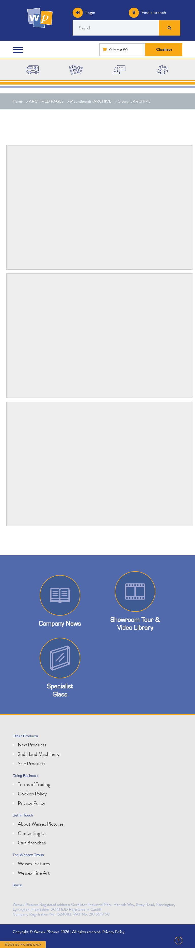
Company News (60, 623)
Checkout (164, 49)
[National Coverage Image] (162, 69)
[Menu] (19, 49)
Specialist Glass (60, 689)
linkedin (29, 896)
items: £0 (120, 50)
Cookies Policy (32, 793)
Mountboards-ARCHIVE (90, 101)
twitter (18, 896)
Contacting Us (32, 833)
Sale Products (31, 763)
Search (169, 28)
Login (90, 12)
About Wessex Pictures (40, 824)
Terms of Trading (34, 784)
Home (18, 101)
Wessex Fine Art (34, 873)
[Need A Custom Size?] (76, 69)
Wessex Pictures (34, 863)
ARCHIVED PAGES (46, 101)
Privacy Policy (31, 803)
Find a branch (153, 12)
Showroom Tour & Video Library (135, 623)
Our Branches (32, 842)
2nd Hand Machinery (38, 754)
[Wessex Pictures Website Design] (32, 69)
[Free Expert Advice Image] (119, 69)
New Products (32, 744)
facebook (40, 896)
